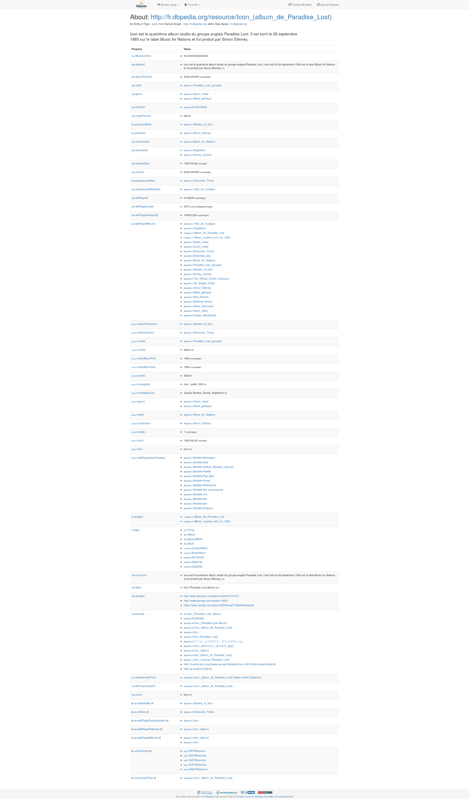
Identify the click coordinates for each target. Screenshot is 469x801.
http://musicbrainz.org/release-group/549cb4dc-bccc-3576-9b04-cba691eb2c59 (230, 664)
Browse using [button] (168, 4)
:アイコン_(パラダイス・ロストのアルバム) (213, 641)
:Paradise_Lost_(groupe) (203, 85)
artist (136, 85)
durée (138, 375)
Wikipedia (209, 796)
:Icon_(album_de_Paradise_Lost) (208, 686)
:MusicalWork (193, 539)
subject (137, 516)
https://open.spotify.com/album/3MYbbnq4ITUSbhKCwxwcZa (219, 605)
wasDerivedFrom (144, 677)
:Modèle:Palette (197, 471)
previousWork (141, 124)
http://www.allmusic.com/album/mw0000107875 (211, 596)
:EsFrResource (195, 760)
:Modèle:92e (195, 503)
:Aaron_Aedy (196, 310)
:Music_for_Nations (199, 141)
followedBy (142, 703)
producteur (141, 423)
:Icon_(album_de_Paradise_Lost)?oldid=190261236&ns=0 (222, 677)
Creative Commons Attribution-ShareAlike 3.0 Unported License (265, 796)
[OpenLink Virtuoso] (204, 792)
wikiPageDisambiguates (149, 720)
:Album (189, 534)
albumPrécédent (144, 324)
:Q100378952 (195, 107)
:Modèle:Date (196, 462)
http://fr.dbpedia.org (195, 24)
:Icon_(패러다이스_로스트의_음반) (209, 646)
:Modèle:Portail (197, 480)
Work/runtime (141, 56)
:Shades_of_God (198, 124)
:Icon (191, 632)
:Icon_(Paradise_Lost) (201, 636)
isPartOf (138, 107)
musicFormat (141, 115)
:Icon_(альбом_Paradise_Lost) (206, 659)
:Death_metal (196, 242)
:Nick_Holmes (196, 297)
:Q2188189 (194, 557)
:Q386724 (193, 562)
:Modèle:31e (195, 494)
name (137, 694)
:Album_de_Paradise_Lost (204, 233)
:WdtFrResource (196, 769)
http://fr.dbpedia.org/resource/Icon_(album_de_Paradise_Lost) (241, 16)
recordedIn (140, 150)
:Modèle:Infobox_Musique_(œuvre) (209, 467)
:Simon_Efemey (197, 133)
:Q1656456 (194, 618)
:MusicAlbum (195, 553)
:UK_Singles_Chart (199, 283)
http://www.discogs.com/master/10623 (206, 600)
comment (139, 575)
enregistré (141, 384)
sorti (137, 440)
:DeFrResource (195, 755)
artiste (138, 341)
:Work (189, 543)
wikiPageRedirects (146, 729)
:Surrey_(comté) (198, 154)
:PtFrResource (194, 751)
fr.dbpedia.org (239, 24)
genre (137, 94)
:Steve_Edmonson (199, 306)
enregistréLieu (143, 393)
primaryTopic (143, 778)
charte (138, 349)
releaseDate (140, 163)
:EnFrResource (195, 764)
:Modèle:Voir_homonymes (203, 489)
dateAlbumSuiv (144, 367)
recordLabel (140, 141)
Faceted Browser (301, 4)
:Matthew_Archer (198, 301)
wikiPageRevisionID (145, 215)
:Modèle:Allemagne (199, 457)
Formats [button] (192, 4)
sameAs (138, 614)
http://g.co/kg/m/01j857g (198, 669)
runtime (138, 172)
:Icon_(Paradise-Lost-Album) (205, 623)
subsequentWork (143, 180)
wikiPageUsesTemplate (148, 457)
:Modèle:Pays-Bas (199, 476)
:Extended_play (197, 255)
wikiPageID (140, 198)
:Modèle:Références (200, 485)
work (154, 24)
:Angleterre (195, 150)
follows (140, 712)
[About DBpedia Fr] (141, 4)
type (135, 530)
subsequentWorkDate (146, 189)
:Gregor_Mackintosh (200, 315)
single (138, 432)
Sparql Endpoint (329, 4)
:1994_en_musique (199, 189)
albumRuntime (142, 76)
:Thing (189, 530)
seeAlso (138, 596)
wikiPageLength (143, 206)
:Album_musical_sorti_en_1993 (207, 237)
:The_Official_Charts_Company (206, 278)
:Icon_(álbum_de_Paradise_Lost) (208, 627)
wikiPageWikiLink (143, 223)
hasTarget (141, 751)
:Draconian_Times (199, 180)
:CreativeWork (195, 548)
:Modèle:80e (195, 499)
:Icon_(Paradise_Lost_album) (202, 614)
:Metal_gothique (197, 98)
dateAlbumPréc (144, 358)
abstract (138, 64)
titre (137, 449)
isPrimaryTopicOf (143, 686)
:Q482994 (193, 566)
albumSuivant (143, 332)
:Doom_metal (196, 94)
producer (139, 133)
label (138, 414)
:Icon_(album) (196, 650)
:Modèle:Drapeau (198, 508)
